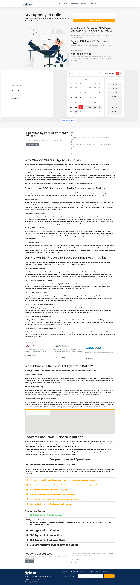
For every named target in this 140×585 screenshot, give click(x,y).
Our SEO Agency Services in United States (54, 544)
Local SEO (90, 572)
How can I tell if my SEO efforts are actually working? (51, 504)
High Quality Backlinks (77, 572)
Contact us (37, 579)
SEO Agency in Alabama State (47, 540)
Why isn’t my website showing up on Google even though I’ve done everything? (62, 480)
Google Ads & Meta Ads (78, 3)
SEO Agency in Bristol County (39, 522)
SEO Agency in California (44, 530)
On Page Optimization (102, 572)
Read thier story (30, 355)
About (27, 576)
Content (65, 572)
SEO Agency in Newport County (76, 522)
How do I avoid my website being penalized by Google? (52, 494)
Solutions (91, 3)
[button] (70, 464)
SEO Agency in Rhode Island (46, 515)
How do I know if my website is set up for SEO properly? (52, 465)
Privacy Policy (34, 576)
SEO (65, 3)
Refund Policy (29, 579)
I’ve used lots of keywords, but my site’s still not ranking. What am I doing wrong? (63, 485)
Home (59, 3)
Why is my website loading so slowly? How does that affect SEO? (56, 499)
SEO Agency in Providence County (97, 522)
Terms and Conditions (45, 576)
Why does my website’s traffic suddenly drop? (49, 490)
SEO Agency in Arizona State (46, 535)
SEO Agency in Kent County (57, 522)
